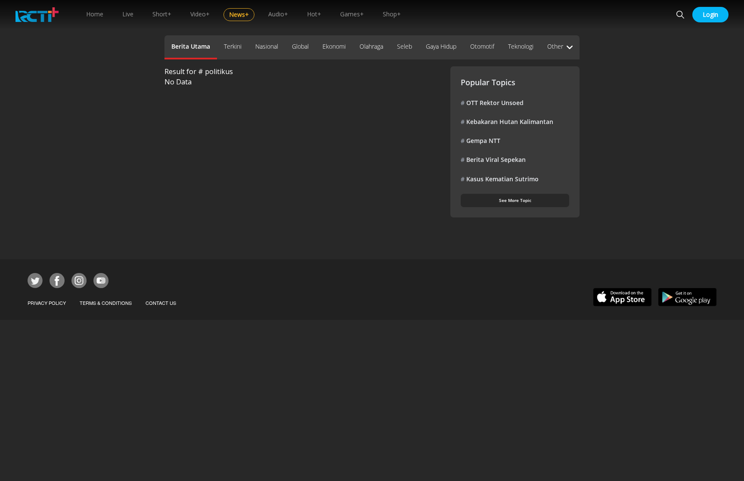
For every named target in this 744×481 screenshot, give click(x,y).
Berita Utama (190, 46)
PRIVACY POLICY (47, 302)
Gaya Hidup (441, 46)
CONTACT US (161, 302)
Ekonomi (334, 46)
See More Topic (515, 200)
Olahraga (371, 46)
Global (300, 46)
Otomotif (482, 46)
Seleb (404, 46)
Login (710, 14)
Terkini (233, 46)
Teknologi (520, 46)
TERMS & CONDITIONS (106, 302)
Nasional (266, 46)
